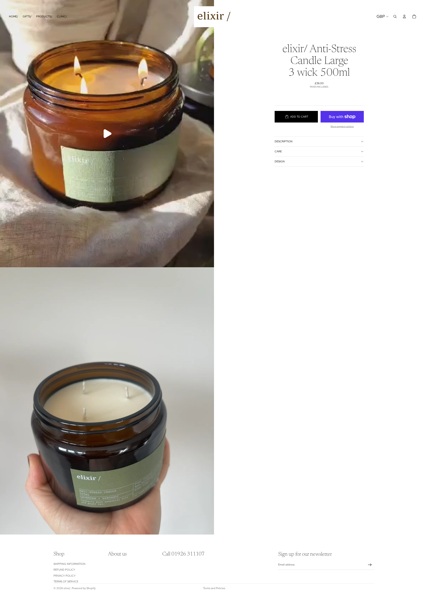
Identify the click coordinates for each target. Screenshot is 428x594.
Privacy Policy (65, 576)
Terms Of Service (66, 581)
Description (283, 141)
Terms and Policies (214, 588)
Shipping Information (69, 564)
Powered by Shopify (84, 588)
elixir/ (67, 588)
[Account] (404, 16)
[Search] (395, 16)
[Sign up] (369, 565)
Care (278, 151)
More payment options (342, 126)
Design (280, 161)
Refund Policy (64, 570)
